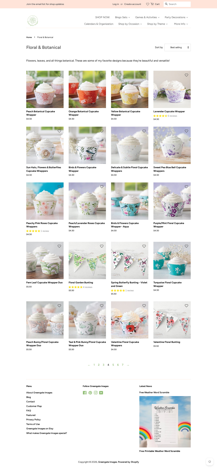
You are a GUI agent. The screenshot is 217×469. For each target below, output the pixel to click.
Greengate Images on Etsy (39, 428)
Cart (157, 4)
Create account (132, 4)
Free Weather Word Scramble (154, 392)
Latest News (145, 386)
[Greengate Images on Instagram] (95, 393)
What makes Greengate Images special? (46, 433)
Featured (30, 415)
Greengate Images (107, 462)
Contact (30, 401)
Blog (28, 397)
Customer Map (34, 406)
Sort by (159, 47)
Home (29, 37)
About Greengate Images (39, 392)
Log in (116, 4)
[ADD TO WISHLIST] (59, 75)
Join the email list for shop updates (45, 4)
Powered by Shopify (128, 462)
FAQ (28, 410)
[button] (160, 115)
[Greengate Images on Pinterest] (90, 393)
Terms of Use (33, 424)
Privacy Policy (33, 419)
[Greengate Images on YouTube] (101, 393)
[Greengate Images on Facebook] (85, 393)
